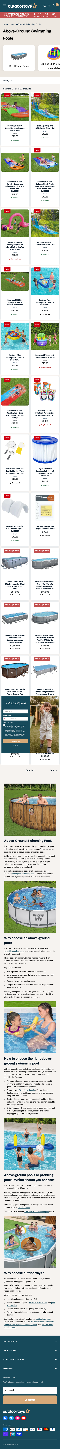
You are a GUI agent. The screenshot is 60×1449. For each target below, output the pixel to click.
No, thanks (15, 746)
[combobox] (6, 719)
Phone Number (7, 715)
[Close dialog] (56, 697)
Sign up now (16, 741)
